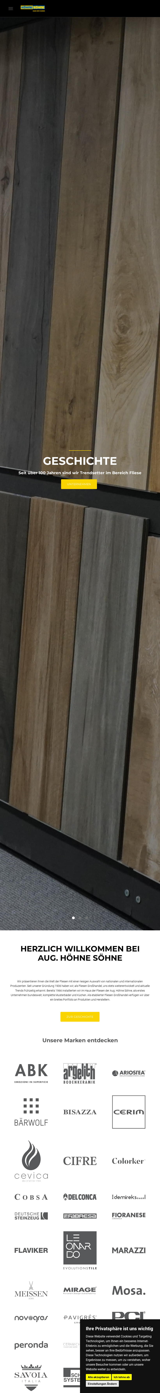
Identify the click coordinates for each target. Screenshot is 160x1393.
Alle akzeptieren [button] (98, 1377)
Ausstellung (79, 484)
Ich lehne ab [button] (122, 1377)
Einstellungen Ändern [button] (102, 1383)
